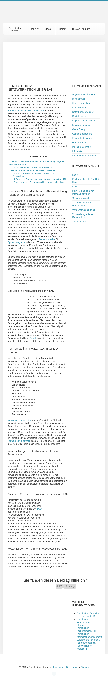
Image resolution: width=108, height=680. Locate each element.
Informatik (77, 151)
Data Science (79, 107)
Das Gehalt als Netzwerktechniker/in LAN (33, 167)
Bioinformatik (78, 99)
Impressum (81, 649)
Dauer (40, 509)
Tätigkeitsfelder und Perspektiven (82, 204)
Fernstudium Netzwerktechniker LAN (26, 110)
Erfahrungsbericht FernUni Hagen (85, 180)
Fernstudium (15, 29)
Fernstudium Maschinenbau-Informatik (84, 622)
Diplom (62, 29)
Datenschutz (72, 667)
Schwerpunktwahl (81, 198)
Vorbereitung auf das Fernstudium (82, 216)
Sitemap (85, 667)
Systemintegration (17, 242)
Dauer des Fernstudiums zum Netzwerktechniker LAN (39, 179)
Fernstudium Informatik (19, 441)
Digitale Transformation (83, 120)
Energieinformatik (81, 125)
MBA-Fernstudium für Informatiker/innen (83, 192)
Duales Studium (81, 29)
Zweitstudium (79, 222)
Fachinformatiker (47, 239)
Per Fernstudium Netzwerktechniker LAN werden (32, 170)
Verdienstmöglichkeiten (84, 210)
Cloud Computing (81, 103)
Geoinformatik (79, 142)
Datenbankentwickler (82, 112)
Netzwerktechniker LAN (19, 420)
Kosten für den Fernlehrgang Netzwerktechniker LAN (38, 182)
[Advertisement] (54, 61)
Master (48, 29)
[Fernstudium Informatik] (16, 14)
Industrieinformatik (81, 147)
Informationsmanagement (85, 155)
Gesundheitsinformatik (83, 138)
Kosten (75, 186)
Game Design (79, 129)
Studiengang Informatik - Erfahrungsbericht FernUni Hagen (88, 643)
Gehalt (33, 338)
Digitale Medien (80, 116)
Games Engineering (82, 134)
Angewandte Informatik (83, 94)
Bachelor (34, 29)
